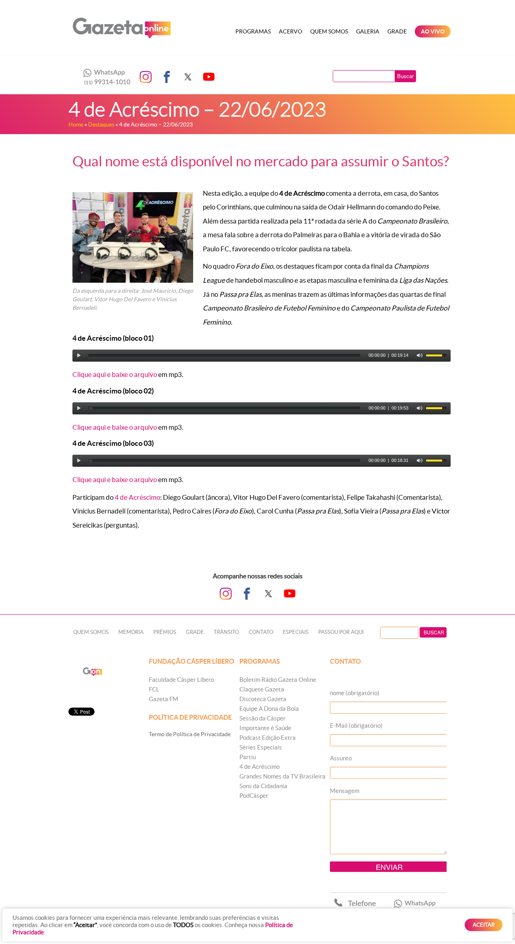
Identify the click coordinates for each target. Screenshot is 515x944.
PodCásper (253, 795)
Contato (261, 632)
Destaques (101, 124)
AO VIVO (433, 31)
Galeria (367, 31)
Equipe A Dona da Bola (269, 708)
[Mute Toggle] (419, 355)
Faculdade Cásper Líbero (181, 679)
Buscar (405, 76)
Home (75, 124)
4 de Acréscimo (137, 497)
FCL (154, 689)
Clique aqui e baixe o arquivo (114, 374)
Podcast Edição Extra (267, 737)
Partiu (247, 757)
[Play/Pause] (79, 355)
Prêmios (164, 632)
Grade (397, 31)
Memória (131, 632)
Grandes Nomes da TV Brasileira (282, 776)
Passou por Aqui (341, 632)
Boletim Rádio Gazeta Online (277, 679)
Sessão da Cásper (262, 718)
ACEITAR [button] (483, 925)
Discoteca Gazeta (262, 699)
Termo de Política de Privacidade (190, 734)
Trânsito (226, 632)
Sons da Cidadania (263, 786)
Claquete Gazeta (261, 689)
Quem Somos (329, 31)
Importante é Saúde (265, 728)
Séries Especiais (260, 747)
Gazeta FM (163, 699)
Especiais (296, 632)
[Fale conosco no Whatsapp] (104, 77)
